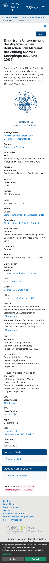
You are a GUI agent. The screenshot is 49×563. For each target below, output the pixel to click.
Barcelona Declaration (14, 513)
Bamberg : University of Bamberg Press (23, 173)
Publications (38, 17)
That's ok (35, 559)
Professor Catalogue (13, 519)
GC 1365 (8, 414)
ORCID (6, 510)
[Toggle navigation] (43, 7)
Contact (7, 501)
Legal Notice (9, 504)
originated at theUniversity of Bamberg (24, 123)
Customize (6, 554)
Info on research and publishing (18, 516)
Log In (35, 7)
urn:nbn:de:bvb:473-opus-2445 (19, 298)
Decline (13, 559)
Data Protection (11, 507)
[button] (30, 7)
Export (41, 34)
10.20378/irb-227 (12, 281)
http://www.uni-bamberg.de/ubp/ (20, 273)
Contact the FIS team (16, 475)
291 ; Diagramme (12, 194)
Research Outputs (20, 17)
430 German (10, 403)
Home (5, 17)
